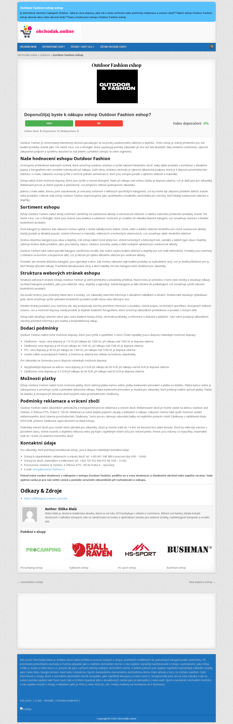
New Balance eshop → (202, 582)
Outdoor (45, 55)
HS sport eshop (127, 567)
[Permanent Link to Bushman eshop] (190, 549)
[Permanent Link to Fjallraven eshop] (92, 549)
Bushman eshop (176, 567)
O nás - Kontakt (44, 700)
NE (99, 123)
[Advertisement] (147, 32)
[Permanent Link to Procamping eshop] (43, 549)
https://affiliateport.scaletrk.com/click (45, 498)
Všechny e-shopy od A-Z (82, 47)
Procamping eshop (31, 567)
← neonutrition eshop (30, 582)
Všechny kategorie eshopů (113, 47)
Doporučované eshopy (53, 47)
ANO (49, 123)
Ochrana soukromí (67, 700)
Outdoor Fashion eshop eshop (41, 8)
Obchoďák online (28, 47)
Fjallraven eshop (78, 567)
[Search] (212, 46)
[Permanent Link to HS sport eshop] (141, 549)
